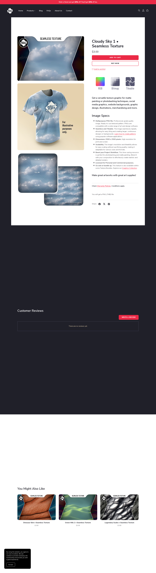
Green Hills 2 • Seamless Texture (78, 523)
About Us (58, 11)
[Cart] (148, 10)
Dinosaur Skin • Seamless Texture (36, 523)
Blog (41, 11)
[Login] (143, 10)
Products (30, 11)
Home (20, 11)
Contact (69, 11)
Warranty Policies (104, 186)
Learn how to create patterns (125, 134)
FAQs (49, 11)
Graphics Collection (129, 168)
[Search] (139, 10)
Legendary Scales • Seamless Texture (119, 523)
